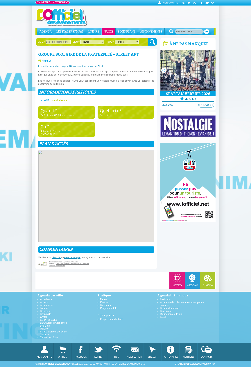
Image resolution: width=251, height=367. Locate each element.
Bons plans (126, 31)
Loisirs (93, 31)
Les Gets (45, 325)
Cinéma (208, 285)
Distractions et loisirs (171, 314)
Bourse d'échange (169, 308)
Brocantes (165, 311)
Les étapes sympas (70, 31)
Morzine (44, 328)
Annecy (44, 302)
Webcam (192, 285)
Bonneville (45, 314)
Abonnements (151, 31)
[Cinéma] (194, 3)
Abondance (46, 299)
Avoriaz (44, 308)
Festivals (165, 299)
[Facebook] (202, 3)
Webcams (105, 305)
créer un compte (72, 257)
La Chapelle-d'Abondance (53, 322)
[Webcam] (189, 3)
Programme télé (108, 308)
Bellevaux (45, 311)
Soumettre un (53, 2)
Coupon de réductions (111, 319)
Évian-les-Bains (48, 319)
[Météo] (183, 3)
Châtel (43, 317)
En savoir (206, 105)
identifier (56, 257)
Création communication (195, 364)
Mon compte (170, 2)
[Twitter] (207, 3)
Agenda (46, 31)
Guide (108, 31)
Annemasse (46, 305)
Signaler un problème (57, 265)
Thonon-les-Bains (49, 337)
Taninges (45, 334)
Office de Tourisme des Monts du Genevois (72, 264)
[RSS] (213, 3)
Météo (177, 285)
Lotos (163, 317)
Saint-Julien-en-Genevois (53, 331)
